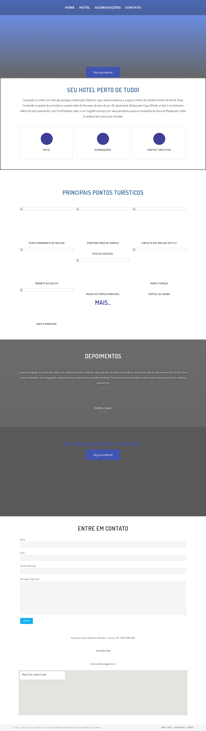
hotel (47, 149)
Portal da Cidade (159, 294)
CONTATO (190, 727)
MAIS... (103, 302)
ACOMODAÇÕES (179, 727)
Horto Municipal (46, 323)
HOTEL (169, 727)
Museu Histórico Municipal (103, 294)
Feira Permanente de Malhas (47, 243)
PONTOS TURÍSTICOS (159, 149)
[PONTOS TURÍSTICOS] (159, 139)
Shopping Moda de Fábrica (103, 243)
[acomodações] (103, 139)
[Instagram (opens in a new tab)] (192, 7)
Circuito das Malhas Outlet (159, 243)
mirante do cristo (46, 283)
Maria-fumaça (159, 283)
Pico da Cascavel (103, 253)
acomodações (103, 149)
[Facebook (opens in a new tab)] (186, 7)
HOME (163, 727)
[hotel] (47, 139)
